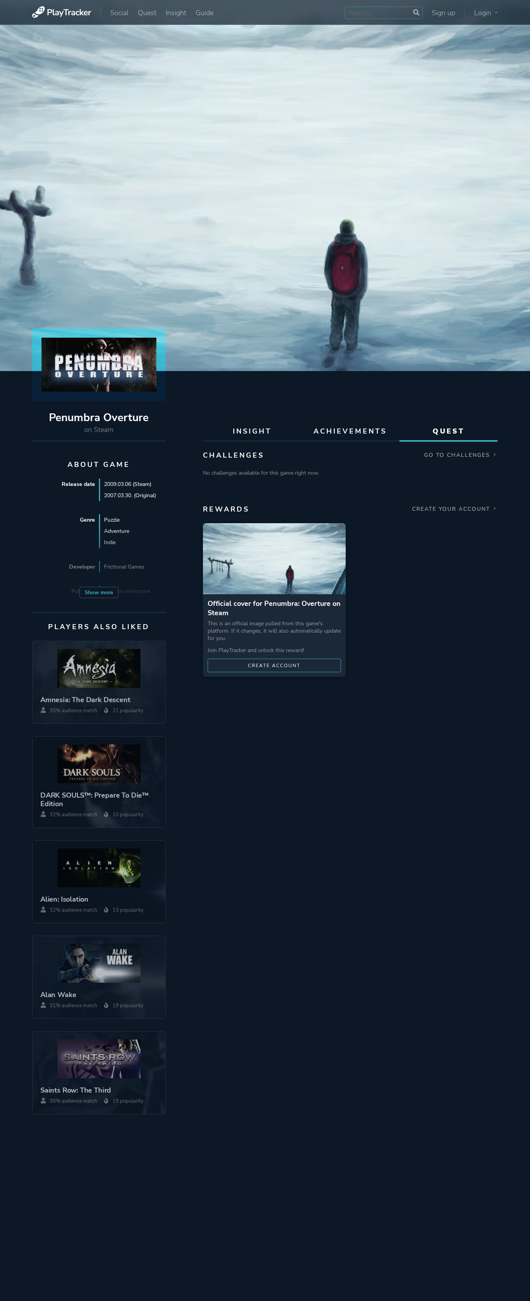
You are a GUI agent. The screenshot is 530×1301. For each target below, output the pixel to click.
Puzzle (112, 520)
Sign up (443, 12)
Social (119, 12)
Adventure (116, 531)
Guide (204, 12)
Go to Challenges (458, 455)
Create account (274, 666)
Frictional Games (124, 567)
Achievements (350, 431)
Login (483, 12)
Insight (176, 12)
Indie (110, 542)
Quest (147, 12)
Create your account (452, 509)
